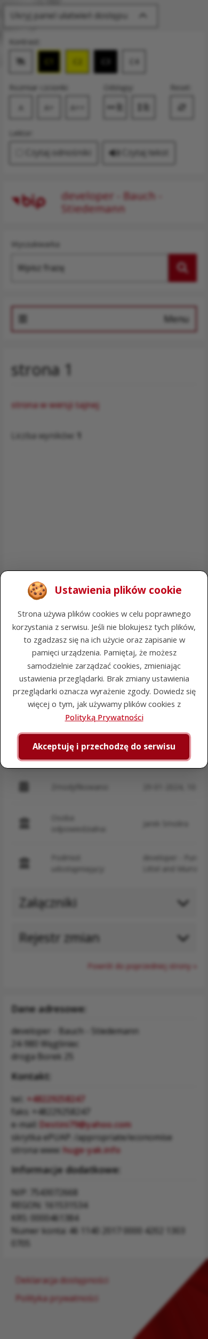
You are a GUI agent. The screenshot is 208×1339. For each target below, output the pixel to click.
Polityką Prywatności (104, 717)
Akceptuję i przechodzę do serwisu (104, 746)
